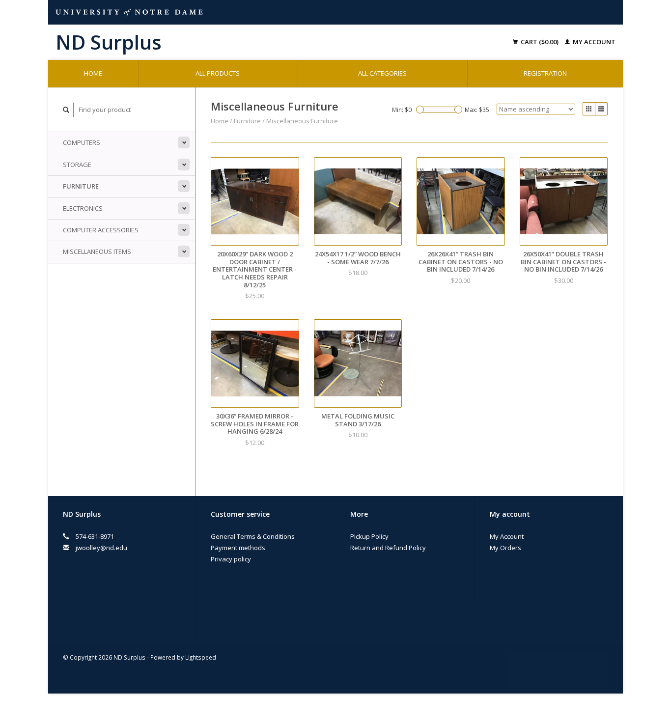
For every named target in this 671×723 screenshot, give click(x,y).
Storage (77, 164)
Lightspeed (200, 657)
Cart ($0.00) (539, 41)
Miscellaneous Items (97, 251)
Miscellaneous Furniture (302, 120)
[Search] (66, 110)
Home (93, 73)
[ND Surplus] (198, 42)
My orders (505, 547)
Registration (545, 73)
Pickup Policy (369, 536)
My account (593, 41)
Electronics (83, 208)
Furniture (81, 186)
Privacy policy (231, 559)
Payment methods (238, 547)
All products (218, 73)
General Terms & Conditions (253, 536)
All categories (382, 73)
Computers (81, 142)
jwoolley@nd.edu (101, 547)
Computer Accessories (101, 229)
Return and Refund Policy (388, 547)
